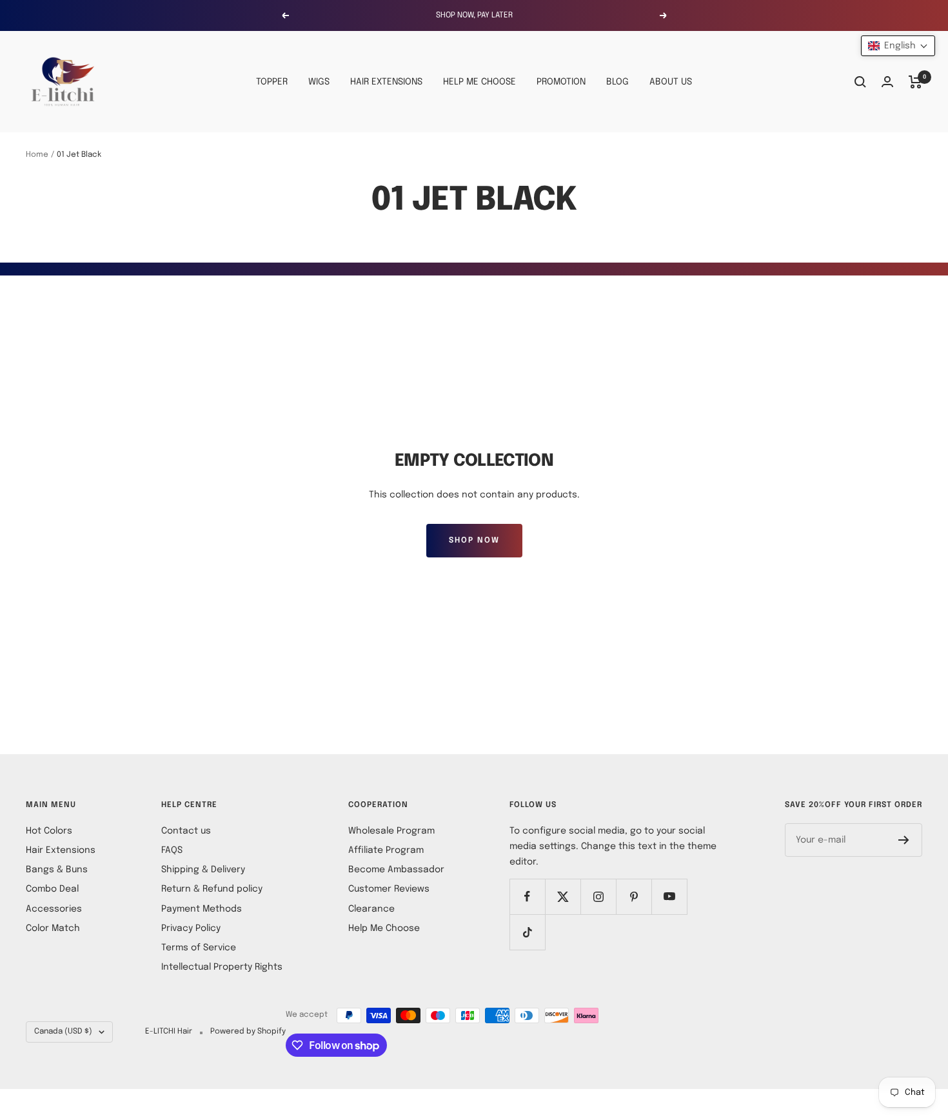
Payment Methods (201, 909)
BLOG (617, 81)
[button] (898, 45)
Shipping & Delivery (203, 869)
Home (37, 155)
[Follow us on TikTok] (527, 932)
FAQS (172, 850)
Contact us (186, 830)
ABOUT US (670, 81)
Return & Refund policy (211, 889)
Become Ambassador (396, 869)
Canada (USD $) (63, 1031)
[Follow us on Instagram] (598, 896)
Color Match (53, 928)
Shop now (474, 541)
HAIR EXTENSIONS (386, 81)
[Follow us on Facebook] (527, 896)
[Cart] (915, 81)
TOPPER (272, 81)
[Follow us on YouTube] (669, 896)
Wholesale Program (391, 830)
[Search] (860, 82)
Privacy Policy (191, 928)
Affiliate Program (386, 850)
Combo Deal (52, 889)
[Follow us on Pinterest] (633, 896)
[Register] (903, 840)
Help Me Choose (384, 928)
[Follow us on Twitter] (562, 896)
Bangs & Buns (57, 869)
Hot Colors (49, 830)
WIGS (319, 81)
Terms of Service (198, 947)
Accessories (54, 909)
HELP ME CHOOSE (479, 81)
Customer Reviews (389, 889)
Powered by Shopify (248, 1031)
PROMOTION (561, 81)
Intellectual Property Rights (221, 967)
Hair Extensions (60, 850)
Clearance (371, 909)
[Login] (887, 81)
